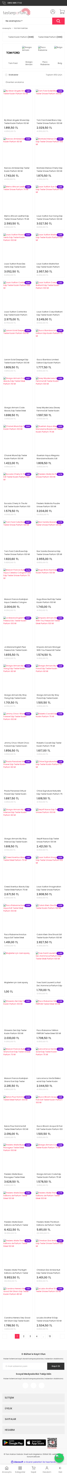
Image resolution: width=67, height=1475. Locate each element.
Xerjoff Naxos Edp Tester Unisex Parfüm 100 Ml (48, 840)
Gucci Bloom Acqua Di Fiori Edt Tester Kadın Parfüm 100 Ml (50, 1128)
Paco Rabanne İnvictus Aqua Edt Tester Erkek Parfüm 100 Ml (15, 936)
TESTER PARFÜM (21, 28)
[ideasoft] (17, 1461)
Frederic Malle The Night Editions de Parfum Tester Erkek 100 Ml (16, 1272)
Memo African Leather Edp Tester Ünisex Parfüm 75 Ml (16, 217)
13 (50, 1336)
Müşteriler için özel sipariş (16, 982)
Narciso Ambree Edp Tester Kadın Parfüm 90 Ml (16, 169)
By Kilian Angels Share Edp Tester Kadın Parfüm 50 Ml (16, 122)
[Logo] (16, 11)
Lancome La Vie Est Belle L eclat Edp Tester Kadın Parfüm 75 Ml (49, 1080)
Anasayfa (7, 1472)
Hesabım (47, 1472)
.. (43, 1336)
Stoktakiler (13, 74)
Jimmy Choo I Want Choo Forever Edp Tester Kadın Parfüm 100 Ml (16, 745)
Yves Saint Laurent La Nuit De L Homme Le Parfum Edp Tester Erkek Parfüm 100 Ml (49, 984)
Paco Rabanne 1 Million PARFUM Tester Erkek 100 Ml (49, 1032)
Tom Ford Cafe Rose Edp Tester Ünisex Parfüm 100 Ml (17, 553)
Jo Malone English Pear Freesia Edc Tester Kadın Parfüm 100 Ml (15, 649)
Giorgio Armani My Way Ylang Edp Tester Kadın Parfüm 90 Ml (15, 697)
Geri (60, 1472)
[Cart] (61, 11)
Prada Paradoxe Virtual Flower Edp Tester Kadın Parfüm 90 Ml (15, 792)
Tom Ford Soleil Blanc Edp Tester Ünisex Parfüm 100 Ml (49, 122)
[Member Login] (52, 11)
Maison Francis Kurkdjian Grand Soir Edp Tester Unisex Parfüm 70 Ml (16, 1080)
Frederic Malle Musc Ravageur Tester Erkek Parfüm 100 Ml (14, 1176)
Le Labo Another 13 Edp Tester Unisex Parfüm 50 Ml (49, 1319)
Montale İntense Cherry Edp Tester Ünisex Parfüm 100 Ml (49, 169)
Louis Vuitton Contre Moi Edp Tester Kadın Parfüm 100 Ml (15, 313)
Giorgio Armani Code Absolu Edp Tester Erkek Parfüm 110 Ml (15, 409)
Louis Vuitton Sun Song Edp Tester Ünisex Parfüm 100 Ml (49, 217)
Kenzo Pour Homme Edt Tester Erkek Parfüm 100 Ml (16, 1127)
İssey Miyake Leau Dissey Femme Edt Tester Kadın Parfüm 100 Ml (48, 409)
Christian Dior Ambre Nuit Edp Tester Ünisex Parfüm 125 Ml (48, 1272)
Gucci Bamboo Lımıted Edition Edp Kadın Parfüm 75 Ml (48, 361)
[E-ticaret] (33, 1462)
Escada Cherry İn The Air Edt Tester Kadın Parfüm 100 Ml (17, 505)
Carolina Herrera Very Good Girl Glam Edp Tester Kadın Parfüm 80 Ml (17, 1319)
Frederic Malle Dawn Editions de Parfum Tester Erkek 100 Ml (16, 1224)
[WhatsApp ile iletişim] (59, 1458)
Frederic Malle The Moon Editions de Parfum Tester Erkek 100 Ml (48, 1224)
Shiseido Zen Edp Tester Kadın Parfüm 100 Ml (15, 1032)
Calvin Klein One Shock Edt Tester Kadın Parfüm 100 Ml (49, 936)
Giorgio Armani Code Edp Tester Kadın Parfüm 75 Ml (49, 1175)
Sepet (33, 1472)
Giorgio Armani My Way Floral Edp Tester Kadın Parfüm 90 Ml (48, 697)
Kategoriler (20, 1472)
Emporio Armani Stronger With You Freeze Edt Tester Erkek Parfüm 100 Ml (49, 649)
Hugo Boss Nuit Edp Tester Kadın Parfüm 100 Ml (49, 601)
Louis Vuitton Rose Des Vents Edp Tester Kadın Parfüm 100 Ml (15, 265)
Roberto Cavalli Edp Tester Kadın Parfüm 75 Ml (49, 744)
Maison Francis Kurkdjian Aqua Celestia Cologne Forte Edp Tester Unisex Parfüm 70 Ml (16, 601)
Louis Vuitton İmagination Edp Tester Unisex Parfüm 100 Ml (49, 888)
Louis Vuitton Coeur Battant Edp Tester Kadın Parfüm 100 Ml (49, 313)
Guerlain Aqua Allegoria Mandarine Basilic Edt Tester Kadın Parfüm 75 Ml (49, 457)
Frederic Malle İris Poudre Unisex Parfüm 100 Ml (48, 505)
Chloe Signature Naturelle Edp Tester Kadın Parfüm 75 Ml (49, 792)
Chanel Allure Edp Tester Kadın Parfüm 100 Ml (15, 457)
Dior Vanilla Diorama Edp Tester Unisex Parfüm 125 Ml (49, 553)
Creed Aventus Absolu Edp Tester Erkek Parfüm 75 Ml (16, 888)
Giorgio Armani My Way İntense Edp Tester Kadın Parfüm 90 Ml (15, 840)
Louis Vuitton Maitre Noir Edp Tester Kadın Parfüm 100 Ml (48, 265)
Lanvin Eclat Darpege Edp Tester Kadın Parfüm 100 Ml (16, 361)
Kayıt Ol (56, 1366)
